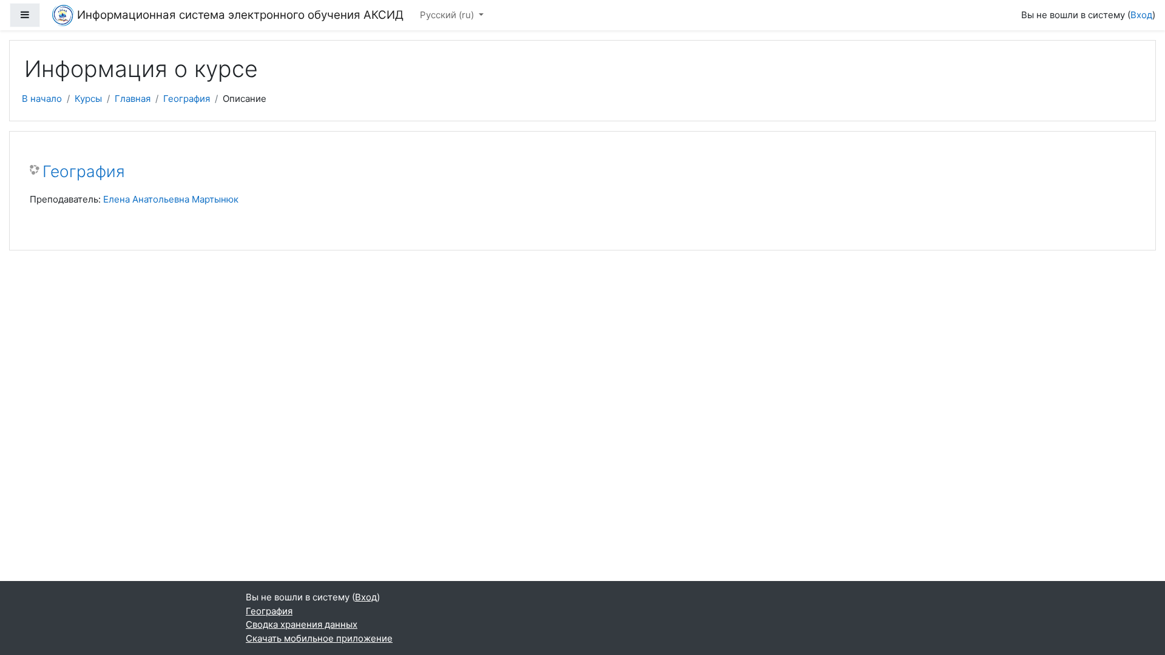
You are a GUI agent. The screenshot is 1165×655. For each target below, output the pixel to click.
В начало (42, 98)
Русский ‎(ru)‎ (448, 15)
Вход (1141, 15)
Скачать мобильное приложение (319, 638)
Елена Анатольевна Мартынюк (170, 199)
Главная (132, 98)
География (186, 98)
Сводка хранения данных (301, 624)
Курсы (88, 98)
